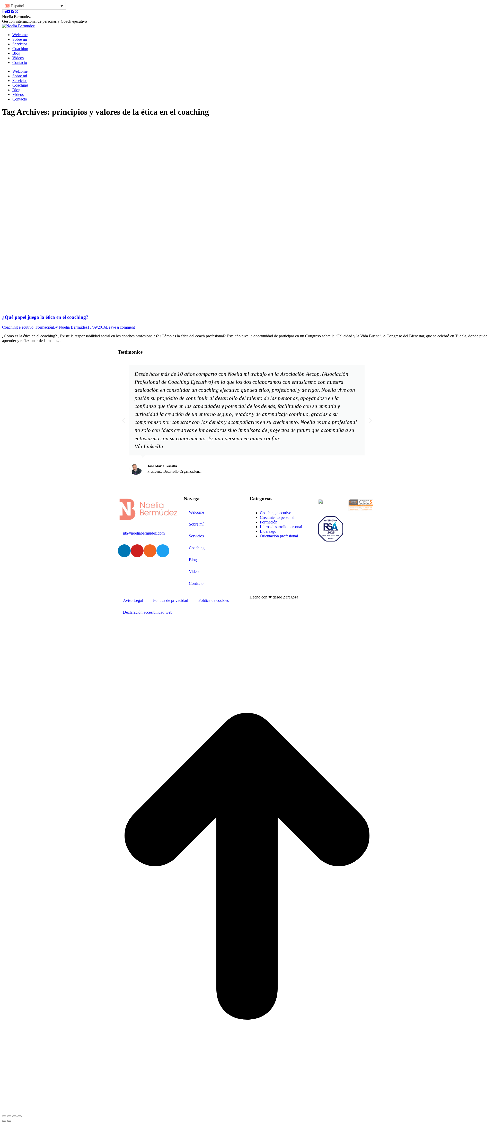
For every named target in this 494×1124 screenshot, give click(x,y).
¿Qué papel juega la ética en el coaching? (45, 317)
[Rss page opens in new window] (12, 12)
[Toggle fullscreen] (14, 1116)
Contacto (196, 583)
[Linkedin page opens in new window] (4, 12)
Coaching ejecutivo (17, 327)
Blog (193, 559)
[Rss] (150, 550)
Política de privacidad (170, 600)
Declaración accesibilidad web (147, 612)
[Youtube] (137, 550)
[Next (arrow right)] (9, 1121)
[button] (123, 420)
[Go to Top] (247, 1110)
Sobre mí (196, 524)
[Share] (9, 1116)
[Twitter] (162, 550)
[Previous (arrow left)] (4, 1121)
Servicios (196, 536)
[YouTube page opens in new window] (8, 12)
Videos (194, 571)
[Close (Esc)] (4, 1116)
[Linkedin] (124, 550)
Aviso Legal (133, 600)
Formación (44, 327)
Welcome (196, 512)
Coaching (197, 548)
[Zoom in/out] (19, 1116)
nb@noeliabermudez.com (144, 533)
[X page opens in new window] (16, 12)
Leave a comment (120, 327)
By (70, 327)
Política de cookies (213, 600)
